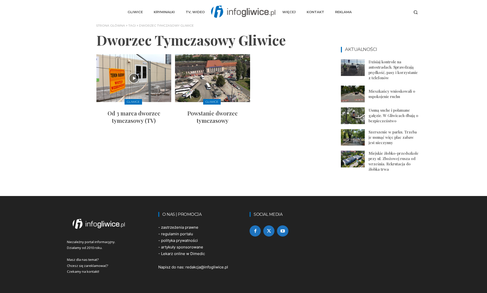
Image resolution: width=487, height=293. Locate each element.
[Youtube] (282, 231)
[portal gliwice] (106, 224)
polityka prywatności (179, 240)
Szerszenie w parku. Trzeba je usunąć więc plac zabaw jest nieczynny (393, 137)
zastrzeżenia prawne (179, 227)
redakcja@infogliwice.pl (206, 267)
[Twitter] (268, 231)
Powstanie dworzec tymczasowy (212, 116)
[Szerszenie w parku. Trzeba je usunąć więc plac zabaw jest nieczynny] (353, 137)
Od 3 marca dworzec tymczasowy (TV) (134, 116)
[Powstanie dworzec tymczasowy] (212, 78)
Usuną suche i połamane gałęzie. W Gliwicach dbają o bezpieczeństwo (393, 115)
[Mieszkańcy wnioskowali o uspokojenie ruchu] (353, 94)
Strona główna (110, 25)
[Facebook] (255, 231)
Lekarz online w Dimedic (183, 253)
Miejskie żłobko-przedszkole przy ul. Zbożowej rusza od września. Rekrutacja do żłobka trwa (394, 161)
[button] (415, 12)
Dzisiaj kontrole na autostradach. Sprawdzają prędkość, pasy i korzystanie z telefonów (393, 69)
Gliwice (133, 102)
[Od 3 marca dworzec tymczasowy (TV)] (133, 78)
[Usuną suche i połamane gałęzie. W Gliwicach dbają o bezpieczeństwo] (353, 115)
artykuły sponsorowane (182, 247)
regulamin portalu (177, 233)
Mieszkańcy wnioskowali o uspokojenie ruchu (392, 94)
